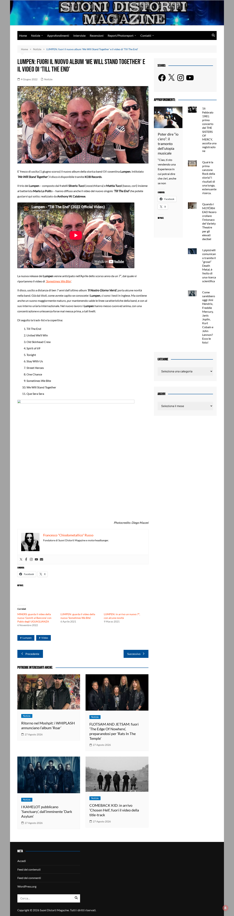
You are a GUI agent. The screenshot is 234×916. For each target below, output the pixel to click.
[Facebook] (26, 559)
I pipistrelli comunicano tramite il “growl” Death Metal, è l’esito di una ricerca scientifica (209, 265)
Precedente (32, 653)
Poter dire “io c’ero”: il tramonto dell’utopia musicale (168, 143)
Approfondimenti (58, 35)
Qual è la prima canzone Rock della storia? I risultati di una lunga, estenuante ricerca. (209, 177)
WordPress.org (26, 886)
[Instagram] (31, 559)
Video (44, 637)
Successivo (133, 653)
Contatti (145, 35)
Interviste (79, 35)
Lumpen (27, 637)
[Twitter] (21, 559)
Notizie (35, 35)
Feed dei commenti (29, 878)
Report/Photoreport (120, 35)
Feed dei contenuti (29, 869)
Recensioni (96, 35)
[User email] (41, 559)
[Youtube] (36, 559)
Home (23, 35)
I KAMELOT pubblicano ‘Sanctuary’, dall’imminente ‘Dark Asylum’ (46, 811)
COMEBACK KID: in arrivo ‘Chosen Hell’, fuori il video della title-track (114, 810)
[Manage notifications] (225, 908)
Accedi (21, 861)
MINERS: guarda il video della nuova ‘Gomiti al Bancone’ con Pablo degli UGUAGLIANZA (34, 618)
